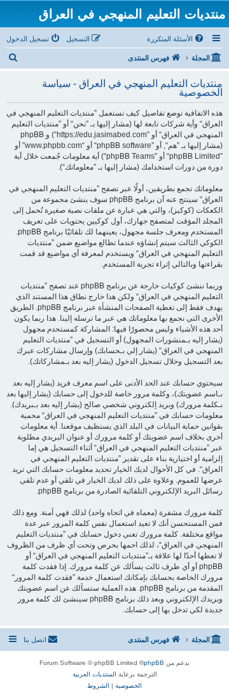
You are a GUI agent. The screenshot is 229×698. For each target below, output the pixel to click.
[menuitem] (176, 38)
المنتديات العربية (94, 674)
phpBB (154, 662)
